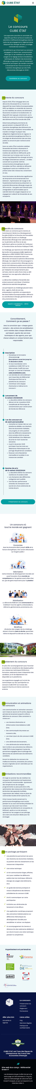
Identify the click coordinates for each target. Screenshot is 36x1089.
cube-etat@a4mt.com (17, 373)
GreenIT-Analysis (9, 1081)
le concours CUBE (18, 252)
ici (18, 357)
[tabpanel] (18, 370)
